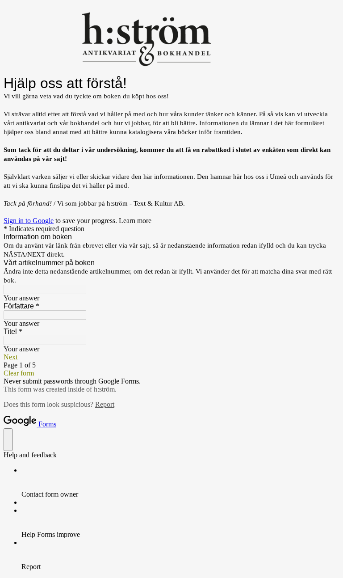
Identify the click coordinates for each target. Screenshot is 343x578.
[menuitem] (180, 482)
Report (104, 404)
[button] (171, 357)
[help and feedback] (8, 439)
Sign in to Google (29, 220)
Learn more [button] (135, 220)
